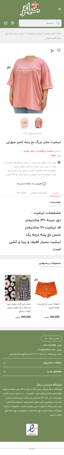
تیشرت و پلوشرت (34, 33)
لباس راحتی (49, 33)
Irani (53, 155)
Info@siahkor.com (46, 349)
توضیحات (55, 192)
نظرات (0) (21, 192)
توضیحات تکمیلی (38, 192)
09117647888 (49, 345)
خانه (59, 33)
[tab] (55, 192)
